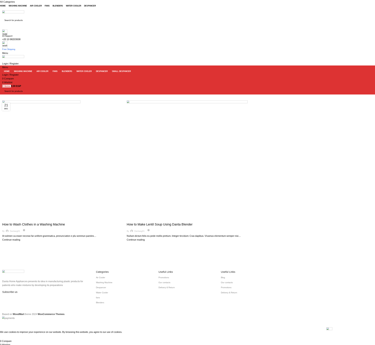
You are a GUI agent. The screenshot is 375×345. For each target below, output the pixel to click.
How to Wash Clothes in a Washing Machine (33, 224)
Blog (223, 277)
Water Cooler (102, 292)
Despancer (9, 219)
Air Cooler (100, 277)
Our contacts (164, 282)
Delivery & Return (166, 287)
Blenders (133, 219)
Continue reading (11, 239)
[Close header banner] (3, 323)
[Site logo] (13, 13)
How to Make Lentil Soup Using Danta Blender (159, 224)
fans (98, 297)
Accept (5, 337)
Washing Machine (104, 282)
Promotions (163, 277)
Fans (18, 219)
